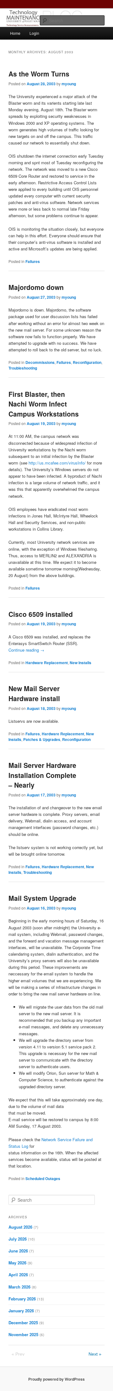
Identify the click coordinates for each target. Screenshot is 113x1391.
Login (34, 33)
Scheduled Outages (42, 1178)
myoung (69, 84)
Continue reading (26, 650)
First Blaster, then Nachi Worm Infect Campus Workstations (43, 403)
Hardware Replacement (46, 662)
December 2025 (23, 1322)
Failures (32, 261)
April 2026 (18, 1275)
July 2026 (17, 1239)
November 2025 (23, 1334)
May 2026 (17, 1263)
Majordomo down (36, 287)
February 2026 (22, 1299)
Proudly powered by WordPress (56, 1379)
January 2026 (21, 1311)
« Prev (18, 1354)
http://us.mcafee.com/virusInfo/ (57, 463)
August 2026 (20, 1227)
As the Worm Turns (38, 73)
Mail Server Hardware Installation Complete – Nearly (42, 775)
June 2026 (18, 1251)
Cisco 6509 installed (40, 614)
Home (15, 33)
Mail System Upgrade (42, 898)
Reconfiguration (87, 362)
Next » (95, 1354)
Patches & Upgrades (41, 739)
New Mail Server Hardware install (34, 693)
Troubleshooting (22, 368)
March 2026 (19, 1287)
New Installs (80, 662)
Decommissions (40, 362)
